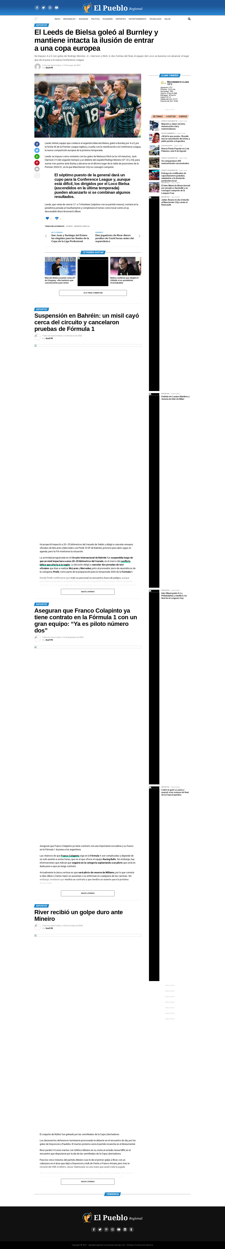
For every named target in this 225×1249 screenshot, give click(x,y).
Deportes (121, 19)
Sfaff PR (49, 68)
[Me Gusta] (48, 218)
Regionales (69, 19)
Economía (108, 19)
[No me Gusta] (57, 218)
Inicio (57, 19)
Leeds (70, 226)
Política (95, 19)
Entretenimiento (137, 19)
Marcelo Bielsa (82, 226)
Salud (167, 19)
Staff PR (49, 338)
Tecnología (155, 19)
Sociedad (83, 19)
